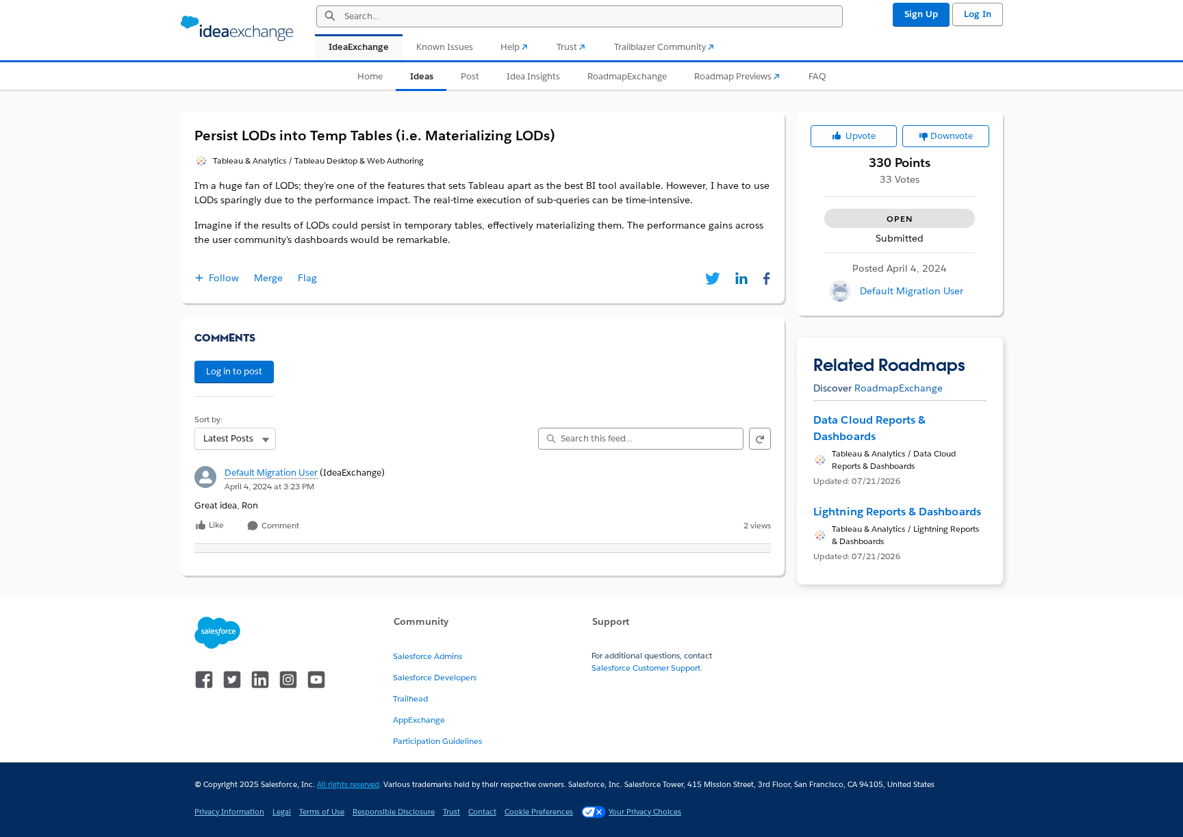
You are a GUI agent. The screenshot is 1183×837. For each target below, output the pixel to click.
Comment (279, 526)
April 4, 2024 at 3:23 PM (269, 486)
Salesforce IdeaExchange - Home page (237, 28)
